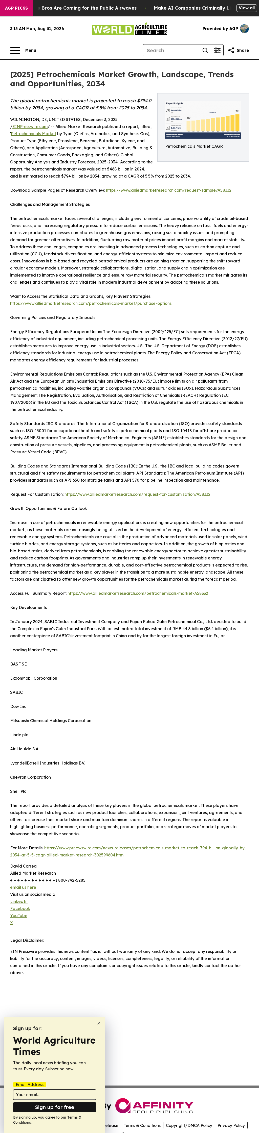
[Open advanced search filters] (217, 50)
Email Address (30, 1084)
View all (247, 7)
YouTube (18, 915)
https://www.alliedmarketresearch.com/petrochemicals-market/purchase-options (90, 303)
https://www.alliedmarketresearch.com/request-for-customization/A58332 (137, 494)
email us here (23, 887)
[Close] (98, 1023)
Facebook (20, 908)
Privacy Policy (231, 1125)
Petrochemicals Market (33, 133)
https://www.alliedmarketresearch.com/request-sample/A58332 (168, 190)
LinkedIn (19, 901)
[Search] (205, 50)
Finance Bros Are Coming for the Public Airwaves (79, 8)
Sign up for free (54, 1107)
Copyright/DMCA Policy (189, 1125)
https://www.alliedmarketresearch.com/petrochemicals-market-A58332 (138, 593)
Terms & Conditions (142, 1125)
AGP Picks (16, 8)
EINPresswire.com (30, 126)
